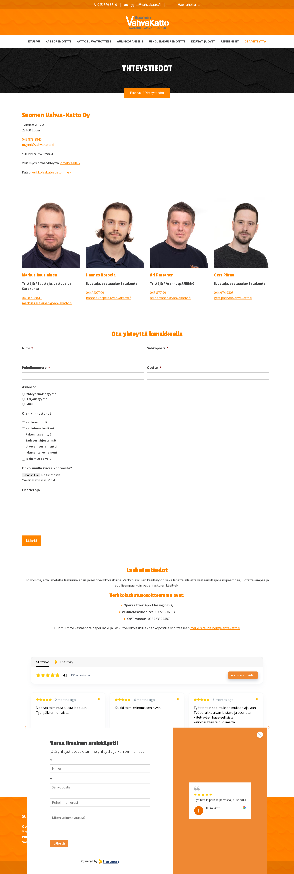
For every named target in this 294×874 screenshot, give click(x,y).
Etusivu (34, 41)
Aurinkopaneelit (130, 41)
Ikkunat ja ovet (202, 41)
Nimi (27, 348)
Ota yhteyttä (255, 41)
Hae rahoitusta (189, 4)
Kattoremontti (58, 41)
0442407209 (95, 292)
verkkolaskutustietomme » (51, 172)
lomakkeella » (70, 163)
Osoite (154, 368)
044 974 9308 (224, 292)
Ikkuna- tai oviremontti (42, 452)
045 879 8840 (32, 139)
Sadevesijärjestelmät (41, 440)
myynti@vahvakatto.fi (145, 4)
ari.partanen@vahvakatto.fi (170, 298)
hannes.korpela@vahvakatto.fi (108, 298)
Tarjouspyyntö (36, 399)
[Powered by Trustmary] (100, 861)
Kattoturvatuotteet (93, 41)
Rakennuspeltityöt (39, 434)
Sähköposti (157, 348)
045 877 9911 (160, 292)
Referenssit (230, 41)
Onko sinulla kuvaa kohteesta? (47, 468)
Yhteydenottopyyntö (41, 394)
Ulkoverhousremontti (167, 41)
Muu (29, 404)
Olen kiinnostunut (36, 413)
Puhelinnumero (36, 368)
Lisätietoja (31, 490)
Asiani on (29, 387)
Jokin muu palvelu (38, 459)
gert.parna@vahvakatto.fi (233, 298)
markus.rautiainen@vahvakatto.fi (47, 303)
